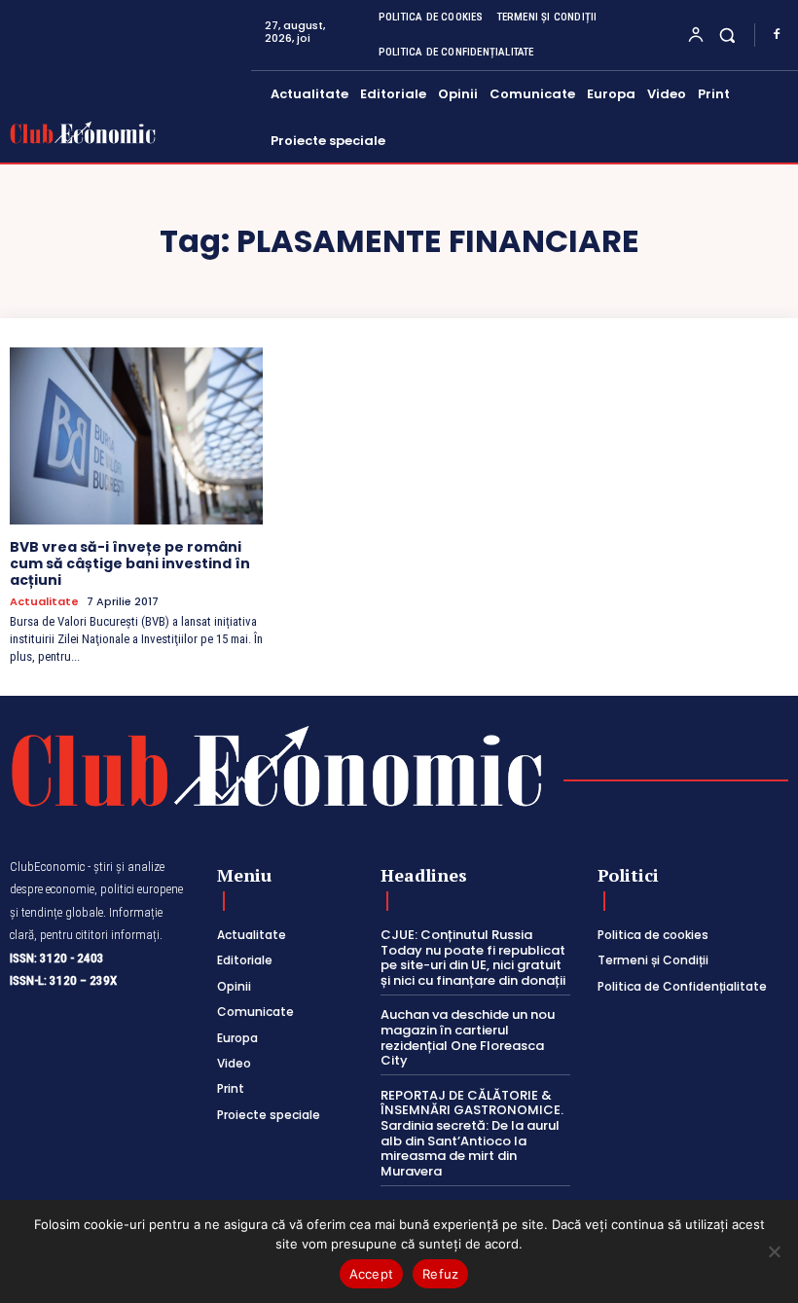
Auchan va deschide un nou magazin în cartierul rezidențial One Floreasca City (468, 1037)
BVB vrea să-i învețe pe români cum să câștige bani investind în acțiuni (130, 563)
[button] (727, 34)
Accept (371, 1274)
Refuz (440, 1274)
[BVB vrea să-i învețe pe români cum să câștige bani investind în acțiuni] (136, 436)
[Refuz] (773, 1251)
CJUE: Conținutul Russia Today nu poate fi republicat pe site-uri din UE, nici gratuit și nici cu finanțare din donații (473, 957)
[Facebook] (776, 35)
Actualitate (44, 602)
